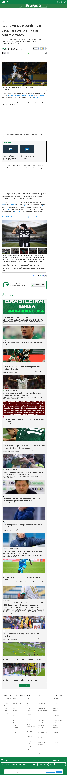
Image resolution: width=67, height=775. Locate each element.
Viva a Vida (15, 737)
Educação (29, 719)
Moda (14, 720)
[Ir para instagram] (61, 2)
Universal (55, 739)
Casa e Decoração (17, 703)
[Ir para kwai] (44, 764)
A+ (5, 53)
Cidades (28, 708)
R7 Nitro (14, 725)
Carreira (54, 701)
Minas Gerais (29, 731)
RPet (14, 730)
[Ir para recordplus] (51, 764)
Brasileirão (6, 701)
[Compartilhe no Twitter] (33, 48)
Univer (54, 737)
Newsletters (55, 708)
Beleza (14, 698)
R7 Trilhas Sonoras (57, 713)
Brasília (16, 1)
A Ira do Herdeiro (41, 701)
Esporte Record (41, 735)
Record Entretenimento (58, 720)
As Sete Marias (41, 705)
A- (8, 53)
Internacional (29, 729)
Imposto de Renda (31, 726)
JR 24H (36, 1)
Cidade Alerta (40, 727)
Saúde (28, 743)
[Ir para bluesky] (34, 764)
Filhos (14, 715)
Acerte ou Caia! (41, 698)
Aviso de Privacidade (50, 772)
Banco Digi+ (55, 698)
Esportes (32, 1)
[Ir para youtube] (64, 764)
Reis (38, 749)
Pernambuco (29, 736)
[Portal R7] (3, 1)
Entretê (26, 1)
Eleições (21, 1)
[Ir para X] (59, 2)
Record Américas (56, 718)
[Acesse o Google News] (43, 48)
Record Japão (55, 725)
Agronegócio (29, 698)
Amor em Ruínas (41, 703)
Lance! (5, 710)
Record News (47, 1)
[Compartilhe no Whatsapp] (40, 48)
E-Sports (6, 703)
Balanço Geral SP (41, 713)
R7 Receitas (15, 727)
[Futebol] (33, 6)
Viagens (14, 732)
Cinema (14, 705)
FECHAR (59, 772)
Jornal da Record (41, 742)
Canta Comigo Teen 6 (42, 722)
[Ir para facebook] (57, 2)
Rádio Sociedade (56, 715)
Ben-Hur (39, 715)
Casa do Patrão (41, 725)
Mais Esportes (7, 713)
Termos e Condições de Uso (24, 764)
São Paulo (29, 741)
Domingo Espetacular (42, 732)
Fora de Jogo (7, 705)
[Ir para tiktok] (54, 764)
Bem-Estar (15, 701)
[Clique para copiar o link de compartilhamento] (45, 48)
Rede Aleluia (55, 730)
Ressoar (54, 735)
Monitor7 (29, 734)
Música (14, 722)
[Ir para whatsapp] (61, 764)
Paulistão (6, 715)
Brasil (28, 701)
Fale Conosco (8, 764)
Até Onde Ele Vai (41, 708)
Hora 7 (28, 724)
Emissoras (55, 705)
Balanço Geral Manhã (42, 710)
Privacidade (14, 764)
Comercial (55, 703)
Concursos (29, 710)
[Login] (65, 1)
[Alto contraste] (3, 53)
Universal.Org (55, 742)
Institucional (58, 695)
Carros (28, 705)
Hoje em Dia (40, 739)
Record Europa (56, 722)
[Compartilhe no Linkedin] (38, 48)
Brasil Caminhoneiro (42, 720)
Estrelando (15, 710)
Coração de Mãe (41, 730)
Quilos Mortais (41, 747)
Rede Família (55, 732)
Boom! (39, 718)
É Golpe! (28, 721)
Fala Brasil (40, 737)
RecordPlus (55, 710)
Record (41, 1)
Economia (29, 717)
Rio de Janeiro (30, 738)
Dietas (14, 708)
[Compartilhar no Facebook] (36, 48)
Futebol (8, 21)
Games (14, 718)
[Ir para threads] (47, 764)
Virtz (14, 735)
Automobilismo (7, 698)
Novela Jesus (40, 744)
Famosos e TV (16, 713)
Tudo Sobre (29, 749)
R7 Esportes (4, 21)
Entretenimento (19, 695)
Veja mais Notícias (24, 686)
